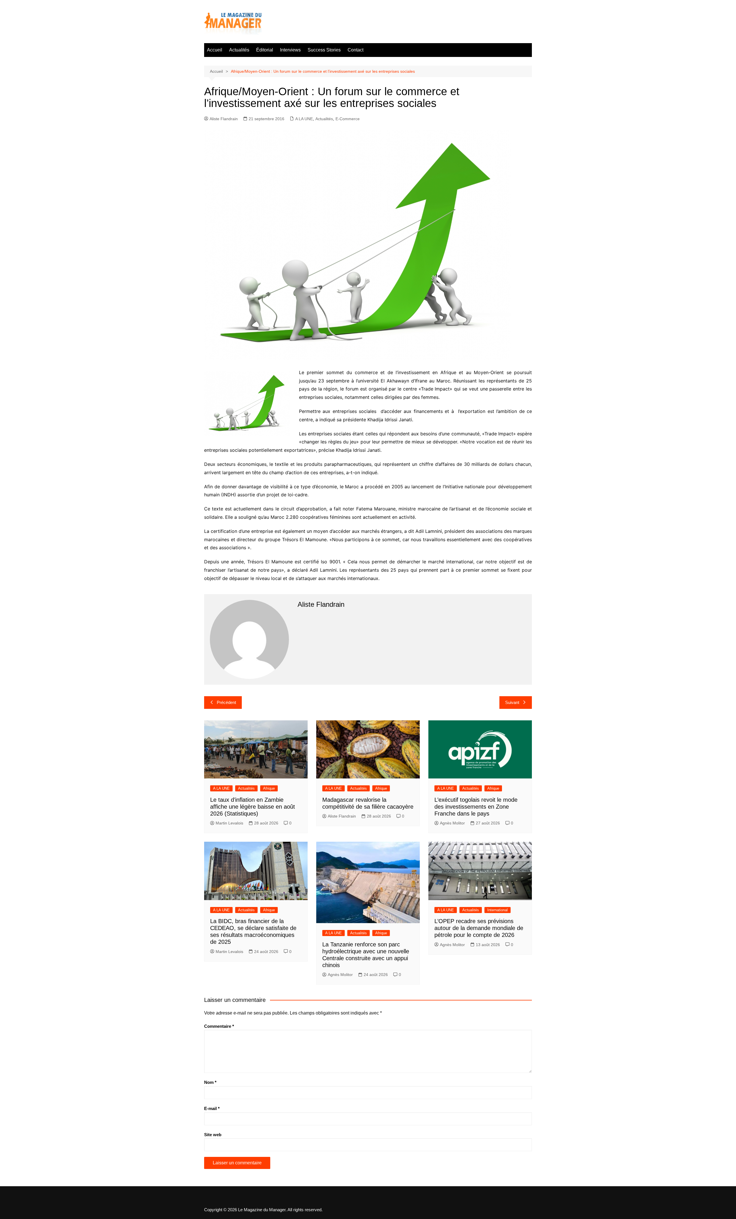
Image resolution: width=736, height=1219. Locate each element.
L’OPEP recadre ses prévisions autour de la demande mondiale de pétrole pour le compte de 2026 (478, 928)
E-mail (212, 1108)
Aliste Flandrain (224, 118)
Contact (355, 49)
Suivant (512, 702)
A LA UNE (304, 118)
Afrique (269, 788)
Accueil (214, 49)
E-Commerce (348, 118)
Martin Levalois (229, 823)
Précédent (226, 702)
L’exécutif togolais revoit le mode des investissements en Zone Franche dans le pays (476, 807)
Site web (212, 1134)
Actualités (239, 49)
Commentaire (219, 1026)
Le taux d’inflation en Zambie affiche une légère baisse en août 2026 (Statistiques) (252, 807)
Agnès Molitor (452, 823)
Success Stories (324, 49)
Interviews (290, 49)
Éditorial (264, 49)
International (497, 910)
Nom (210, 1082)
